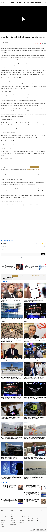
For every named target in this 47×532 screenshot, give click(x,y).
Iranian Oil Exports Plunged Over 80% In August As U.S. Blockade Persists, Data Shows (33, 477)
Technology (3, 520)
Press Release (12, 520)
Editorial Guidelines (34, 204)
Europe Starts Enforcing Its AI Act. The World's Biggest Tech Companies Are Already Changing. (12, 320)
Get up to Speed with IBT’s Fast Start (38, 275)
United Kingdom (31, 518)
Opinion (2, 526)
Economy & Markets (4, 516)
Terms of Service (29, 169)
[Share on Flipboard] (38, 43)
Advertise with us (22, 522)
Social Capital (12, 514)
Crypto (2, 524)
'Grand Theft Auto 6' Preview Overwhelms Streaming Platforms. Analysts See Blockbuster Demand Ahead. (10, 419)
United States (30, 520)
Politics (2, 522)
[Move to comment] (45, 43)
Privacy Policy (36, 169)
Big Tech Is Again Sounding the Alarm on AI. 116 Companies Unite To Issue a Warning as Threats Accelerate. (11, 477)
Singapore (30, 516)
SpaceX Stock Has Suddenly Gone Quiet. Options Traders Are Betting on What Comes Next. (34, 320)
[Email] (42, 43)
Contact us (21, 514)
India (29, 514)
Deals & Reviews (13, 524)
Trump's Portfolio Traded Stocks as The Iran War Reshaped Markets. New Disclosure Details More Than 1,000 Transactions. (34, 379)
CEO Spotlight (12, 522)
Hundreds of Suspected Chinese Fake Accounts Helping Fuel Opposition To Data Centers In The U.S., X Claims (11, 379)
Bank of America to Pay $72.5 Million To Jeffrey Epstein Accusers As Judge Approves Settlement (12, 439)
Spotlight (11, 518)
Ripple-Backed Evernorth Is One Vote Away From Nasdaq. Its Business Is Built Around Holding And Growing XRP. (11, 340)
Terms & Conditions (22, 516)
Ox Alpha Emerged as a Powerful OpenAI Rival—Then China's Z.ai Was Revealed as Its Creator (35, 399)
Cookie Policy (21, 520)
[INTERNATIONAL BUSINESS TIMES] (23, 3)
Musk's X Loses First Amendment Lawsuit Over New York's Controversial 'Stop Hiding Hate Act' (11, 300)
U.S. (2, 514)
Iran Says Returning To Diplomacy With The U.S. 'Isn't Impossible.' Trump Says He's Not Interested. (34, 340)
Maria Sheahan (5, 42)
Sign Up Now (14, 275)
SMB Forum (12, 516)
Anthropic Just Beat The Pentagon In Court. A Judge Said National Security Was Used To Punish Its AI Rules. (35, 300)
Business (2, 518)
